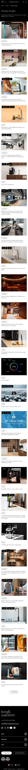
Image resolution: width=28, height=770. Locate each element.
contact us (6, 753)
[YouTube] (11, 728)
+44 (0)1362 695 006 (8, 720)
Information (4, 739)
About (2, 734)
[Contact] (23, 2)
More (2, 744)
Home (2, 5)
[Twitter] (5, 728)
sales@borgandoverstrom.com (10, 723)
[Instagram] (2, 728)
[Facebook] (7, 728)
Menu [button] (5, 1)
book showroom (20, 753)
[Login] (26, 2)
